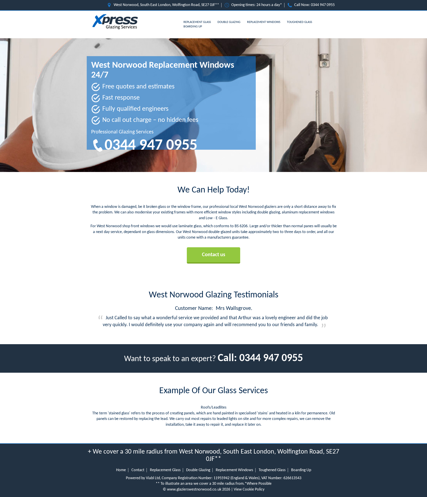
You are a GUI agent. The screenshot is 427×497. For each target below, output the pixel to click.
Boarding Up (192, 26)
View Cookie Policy (249, 489)
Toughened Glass (299, 22)
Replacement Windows (263, 22)
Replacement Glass (197, 22)
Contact (137, 470)
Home (121, 470)
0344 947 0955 (323, 5)
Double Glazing (229, 22)
